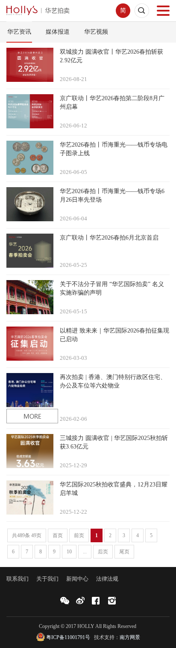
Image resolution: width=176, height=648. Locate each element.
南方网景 (130, 637)
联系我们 (17, 579)
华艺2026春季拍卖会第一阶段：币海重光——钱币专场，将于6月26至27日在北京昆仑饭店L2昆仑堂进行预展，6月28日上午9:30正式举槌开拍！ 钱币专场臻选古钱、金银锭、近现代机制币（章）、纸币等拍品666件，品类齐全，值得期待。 (112, 195)
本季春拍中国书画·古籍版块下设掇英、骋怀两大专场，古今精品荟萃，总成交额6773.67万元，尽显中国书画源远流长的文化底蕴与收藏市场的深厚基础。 (111, 56)
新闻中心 (77, 579)
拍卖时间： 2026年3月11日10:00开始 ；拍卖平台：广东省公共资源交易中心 (113, 381)
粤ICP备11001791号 (68, 637)
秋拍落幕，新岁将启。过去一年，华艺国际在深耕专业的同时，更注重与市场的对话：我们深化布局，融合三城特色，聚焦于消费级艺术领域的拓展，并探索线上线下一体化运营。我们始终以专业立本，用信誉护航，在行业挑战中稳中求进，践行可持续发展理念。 (114, 442)
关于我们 (47, 579)
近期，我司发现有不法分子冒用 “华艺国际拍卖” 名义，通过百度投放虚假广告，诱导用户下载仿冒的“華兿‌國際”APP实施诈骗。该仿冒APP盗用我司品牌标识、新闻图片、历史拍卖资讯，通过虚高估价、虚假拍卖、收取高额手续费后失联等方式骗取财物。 (112, 288)
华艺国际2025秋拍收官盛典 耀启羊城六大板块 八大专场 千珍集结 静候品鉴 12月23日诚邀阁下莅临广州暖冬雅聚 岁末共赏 (113, 488)
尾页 (124, 552)
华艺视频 (96, 32)
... (85, 552)
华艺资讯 (19, 32)
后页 (103, 552)
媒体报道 (58, 32)
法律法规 (107, 579)
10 (69, 552)
